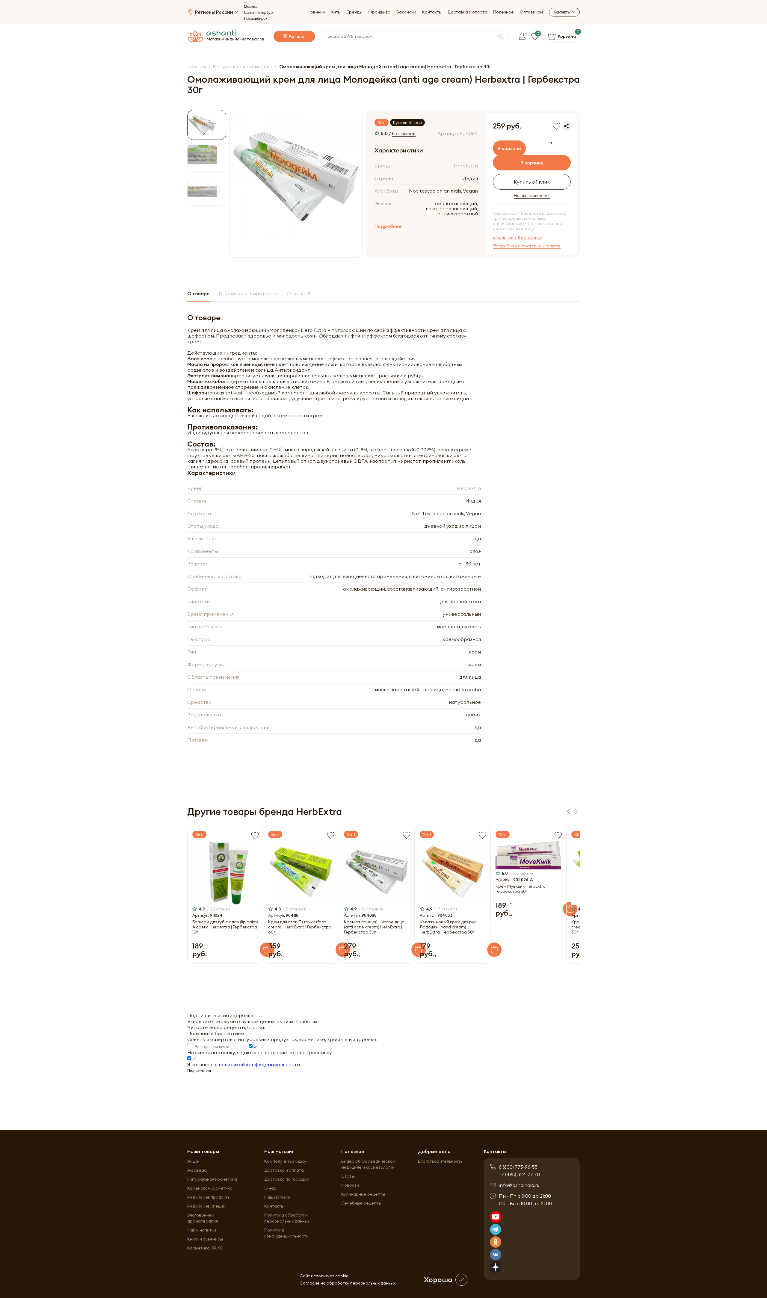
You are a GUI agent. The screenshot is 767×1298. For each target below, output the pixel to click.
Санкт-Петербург (259, 12)
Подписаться (199, 1071)
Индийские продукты (208, 1197)
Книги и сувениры (205, 1239)
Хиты (336, 12)
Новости (350, 1185)
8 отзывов (404, 133)
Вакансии (406, 12)
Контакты (432, 12)
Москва (250, 6)
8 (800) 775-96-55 (518, 1167)
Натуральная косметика (212, 1179)
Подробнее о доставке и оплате (527, 246)
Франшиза (379, 12)
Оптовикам (531, 12)
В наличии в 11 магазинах (517, 237)
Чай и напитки (201, 1230)
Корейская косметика (209, 1188)
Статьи (348, 1176)
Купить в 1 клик (532, 182)
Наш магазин (277, 1197)
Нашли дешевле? (532, 195)
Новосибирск (255, 18)
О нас (270, 1188)
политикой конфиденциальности (259, 1064)
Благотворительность (440, 1161)
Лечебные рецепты (361, 1203)
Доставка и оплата (467, 12)
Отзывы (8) (299, 293)
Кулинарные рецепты (363, 1194)
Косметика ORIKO (205, 1248)
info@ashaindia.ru (519, 1185)
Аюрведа (197, 1170)
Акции (193, 1161)
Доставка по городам (286, 1179)
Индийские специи (206, 1206)
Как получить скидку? (286, 1161)
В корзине (509, 148)
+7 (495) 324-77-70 (519, 1174)
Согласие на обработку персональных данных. (348, 1283)
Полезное (503, 12)
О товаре (198, 293)
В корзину (531, 163)
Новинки (316, 12)
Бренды (354, 12)
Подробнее (388, 226)
